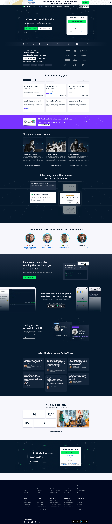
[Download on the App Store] (51, 307)
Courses (38, 488)
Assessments (39, 494)
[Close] (110, 2)
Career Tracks (41, 80)
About (25, 485)
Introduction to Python (41, 500)
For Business (59, 6)
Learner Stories (66, 492)
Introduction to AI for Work (42, 509)
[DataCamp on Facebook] (24, 522)
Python (78, 485)
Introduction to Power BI (41, 506)
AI (33, 80)
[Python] (25, 44)
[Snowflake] (79, 44)
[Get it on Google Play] (60, 307)
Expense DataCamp (67, 490)
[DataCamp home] (32, 519)
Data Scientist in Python (68, 502)
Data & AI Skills (53, 485)
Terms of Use (80, 31)
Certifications (39, 490)
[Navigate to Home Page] (27, 6)
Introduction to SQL (40, 502)
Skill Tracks (49, 80)
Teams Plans (52, 488)
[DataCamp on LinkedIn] (32, 522)
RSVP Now (85, 2)
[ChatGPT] (49, 44)
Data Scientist (79, 504)
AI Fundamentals (53, 500)
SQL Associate (79, 502)
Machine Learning (27, 502)
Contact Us (26, 495)
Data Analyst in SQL (67, 500)
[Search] (74, 6)
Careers (25, 488)
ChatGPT (78, 495)
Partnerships (26, 492)
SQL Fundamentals (54, 502)
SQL (77, 488)
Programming (26, 506)
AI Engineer (79, 506)
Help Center (26, 494)
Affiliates (25, 490)
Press (25, 486)
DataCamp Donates (67, 495)
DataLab (38, 495)
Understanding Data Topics (55, 510)
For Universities (66, 6)
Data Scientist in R (67, 504)
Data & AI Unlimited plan (55, 490)
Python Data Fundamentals (55, 504)
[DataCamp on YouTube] (35, 522)
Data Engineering (27, 504)
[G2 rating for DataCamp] (28, 32)
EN (77, 6)
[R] (33, 44)
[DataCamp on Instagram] (39, 522)
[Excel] (69, 44)
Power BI (78, 492)
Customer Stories (53, 492)
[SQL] (40, 44)
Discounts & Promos (67, 488)
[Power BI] (60, 44)
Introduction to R (40, 504)
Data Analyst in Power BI (68, 506)
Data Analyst (79, 500)
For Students (66, 486)
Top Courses (27, 80)
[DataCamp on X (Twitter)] (28, 522)
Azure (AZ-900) (80, 509)
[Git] (88, 44)
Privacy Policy (70, 32)
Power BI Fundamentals (54, 506)
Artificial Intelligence (81, 490)
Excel (78, 494)
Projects (38, 492)
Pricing (51, 486)
